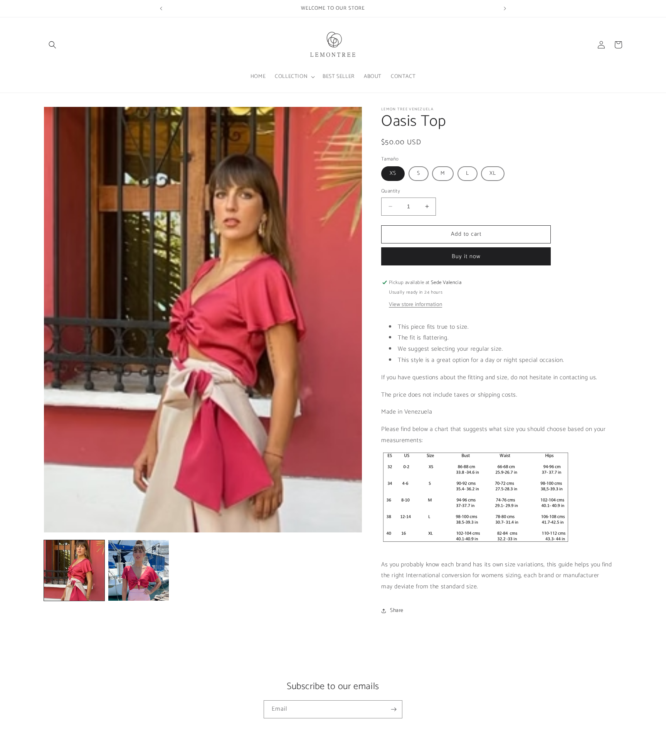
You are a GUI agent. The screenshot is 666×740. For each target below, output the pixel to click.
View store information (415, 304)
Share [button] (397, 610)
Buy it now (466, 256)
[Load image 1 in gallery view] (74, 570)
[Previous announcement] (161, 8)
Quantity (390, 191)
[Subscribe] (393, 709)
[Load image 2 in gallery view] (138, 570)
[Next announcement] (504, 8)
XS (393, 173)
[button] (52, 44)
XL (492, 173)
